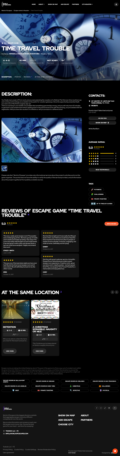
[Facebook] (97, 408)
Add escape (65, 4)
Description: (7, 77)
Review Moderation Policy (47, 450)
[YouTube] (109, 408)
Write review (111, 224)
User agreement (8, 453)
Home (34, 4)
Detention (9, 327)
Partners (75, 4)
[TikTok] (105, 408)
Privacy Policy (8, 450)
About (41, 4)
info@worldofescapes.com (17, 434)
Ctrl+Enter (92, 112)
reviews (97, 148)
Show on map (53, 4)
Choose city (65, 424)
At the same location (44, 77)
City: (86, 4)
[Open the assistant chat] (115, 451)
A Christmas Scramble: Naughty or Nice (45, 329)
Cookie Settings (30, 450)
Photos (18, 77)
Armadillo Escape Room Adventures (24, 54)
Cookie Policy (19, 450)
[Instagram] (101, 408)
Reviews (28, 77)
